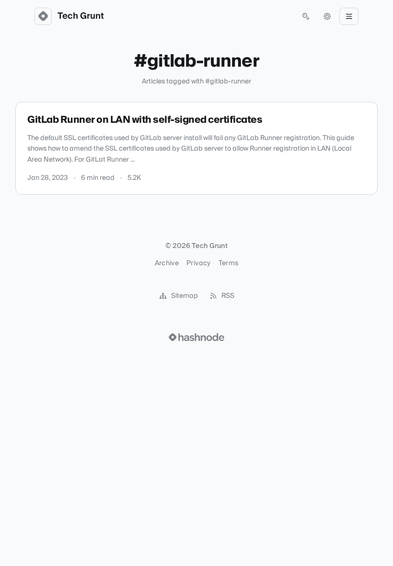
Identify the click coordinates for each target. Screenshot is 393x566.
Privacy (198, 263)
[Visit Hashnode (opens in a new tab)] (196, 337)
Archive (167, 263)
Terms (229, 263)
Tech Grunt (81, 16)
